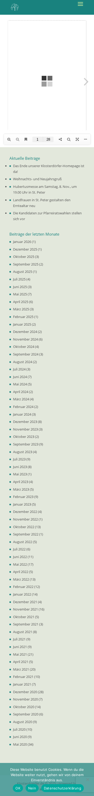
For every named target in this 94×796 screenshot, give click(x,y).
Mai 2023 (20, 474)
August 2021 (22, 631)
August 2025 (22, 271)
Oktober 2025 (23, 256)
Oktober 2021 (23, 616)
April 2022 (20, 571)
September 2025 (25, 264)
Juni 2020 (20, 736)
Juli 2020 (19, 729)
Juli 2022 (19, 549)
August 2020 (22, 721)
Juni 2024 (20, 376)
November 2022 (25, 519)
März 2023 (21, 489)
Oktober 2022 (23, 526)
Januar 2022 (22, 594)
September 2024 (25, 354)
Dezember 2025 (25, 249)
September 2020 (25, 714)
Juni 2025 (20, 286)
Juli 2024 (19, 369)
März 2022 (21, 579)
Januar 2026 (22, 241)
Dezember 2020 (25, 691)
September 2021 (25, 624)
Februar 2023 (23, 496)
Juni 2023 (20, 466)
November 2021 (25, 609)
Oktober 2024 (23, 346)
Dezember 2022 (25, 511)
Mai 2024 (20, 384)
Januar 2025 (22, 324)
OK (17, 788)
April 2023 (20, 481)
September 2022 (25, 534)
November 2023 (25, 429)
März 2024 (21, 399)
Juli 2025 (19, 279)
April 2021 (20, 661)
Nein (32, 788)
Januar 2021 (22, 684)
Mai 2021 (20, 654)
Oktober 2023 (23, 436)
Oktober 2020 (23, 706)
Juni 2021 (20, 646)
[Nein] (87, 779)
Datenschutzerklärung (62, 788)
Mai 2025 (20, 294)
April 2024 (20, 391)
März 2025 (21, 309)
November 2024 (25, 339)
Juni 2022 (20, 556)
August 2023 (22, 451)
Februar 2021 (23, 676)
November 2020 (25, 699)
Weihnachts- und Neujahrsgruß (37, 179)
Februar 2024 (23, 406)
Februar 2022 (23, 586)
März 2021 (21, 669)
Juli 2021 (19, 639)
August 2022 (22, 541)
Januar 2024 (22, 414)
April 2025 (20, 301)
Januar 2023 (22, 504)
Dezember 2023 (25, 421)
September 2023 (25, 444)
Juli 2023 (19, 459)
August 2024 (22, 361)
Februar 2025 (23, 316)
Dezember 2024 (25, 331)
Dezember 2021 (25, 601)
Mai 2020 (20, 744)
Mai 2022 (20, 564)
